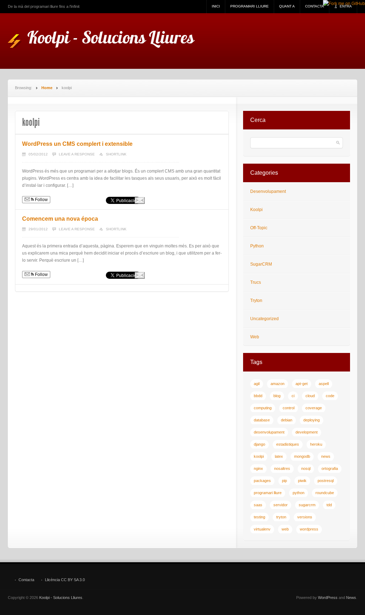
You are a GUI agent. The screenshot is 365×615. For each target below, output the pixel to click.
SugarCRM (261, 264)
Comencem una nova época (60, 219)
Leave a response (77, 154)
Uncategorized (264, 318)
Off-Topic (258, 227)
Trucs (255, 282)
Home (46, 88)
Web (254, 336)
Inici (216, 6)
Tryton (256, 300)
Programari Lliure (249, 6)
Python (257, 246)
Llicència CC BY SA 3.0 (65, 580)
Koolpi (256, 209)
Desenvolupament (268, 191)
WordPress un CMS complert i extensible (77, 144)
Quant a (287, 6)
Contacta (314, 6)
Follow (41, 199)
